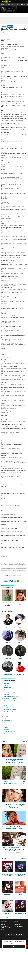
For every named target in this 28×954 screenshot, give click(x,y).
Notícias (23, 4)
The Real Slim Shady (8, 689)
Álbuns (6, 14)
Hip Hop (8, 10)
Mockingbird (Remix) (8, 720)
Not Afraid (6, 707)
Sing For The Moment (8, 711)
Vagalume (6, 1)
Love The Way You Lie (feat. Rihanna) (11, 696)
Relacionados (16, 14)
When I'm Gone (7, 703)
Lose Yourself (6, 683)
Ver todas (23, 741)
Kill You (5, 733)
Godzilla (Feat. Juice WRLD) (9, 731)
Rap (11, 10)
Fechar (14, 946)
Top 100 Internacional (5, 927)
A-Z (18, 4)
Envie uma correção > (18, 575)
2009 (7, 558)
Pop (13, 10)
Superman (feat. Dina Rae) (9, 692)
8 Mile (5, 718)
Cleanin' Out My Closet (8, 714)
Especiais (3, 923)
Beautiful (6, 716)
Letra (3, 26)
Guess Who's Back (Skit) (9, 725)
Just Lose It (6, 729)
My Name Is (6, 722)
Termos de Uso (17, 924)
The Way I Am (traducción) (9, 700)
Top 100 (8, 4)
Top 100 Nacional (4, 926)
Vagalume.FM (23, 858)
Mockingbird (6, 694)
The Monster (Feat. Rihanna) (10, 709)
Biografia (22, 14)
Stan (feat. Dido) (7, 687)
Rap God (5, 705)
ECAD (2, 559)
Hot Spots (3, 924)
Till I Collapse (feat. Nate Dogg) (10, 698)
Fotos (10, 14)
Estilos (13, 4)
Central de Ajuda (17, 923)
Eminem (10, 9)
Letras (2, 14)
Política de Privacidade (18, 926)
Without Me (6, 685)
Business (6, 727)
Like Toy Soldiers (7, 736)
